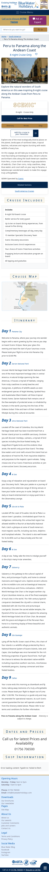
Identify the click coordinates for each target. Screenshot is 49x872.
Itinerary (10, 125)
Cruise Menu (26, 12)
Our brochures (7, 800)
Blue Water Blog (8, 847)
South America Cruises (24, 191)
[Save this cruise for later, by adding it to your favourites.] (35, 55)
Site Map (5, 809)
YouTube (5, 855)
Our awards (6, 820)
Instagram (5, 852)
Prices (26, 125)
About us (5, 817)
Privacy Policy (7, 839)
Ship (40, 125)
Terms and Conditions (10, 836)
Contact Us (5, 828)
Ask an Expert (38, 20)
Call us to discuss (14, 20)
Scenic (21, 178)
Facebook (5, 849)
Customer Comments (10, 823)
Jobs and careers (8, 825)
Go (41, 29)
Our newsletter (7, 803)
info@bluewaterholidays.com (19, 792)
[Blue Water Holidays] (24, 5)
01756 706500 (13, 790)
